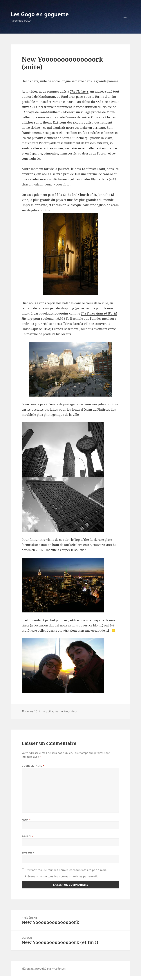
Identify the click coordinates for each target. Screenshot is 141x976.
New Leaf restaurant (89, 169)
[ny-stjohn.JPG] (70, 254)
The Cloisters (79, 91)
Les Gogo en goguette (40, 14)
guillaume (52, 711)
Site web (28, 853)
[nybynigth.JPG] (70, 585)
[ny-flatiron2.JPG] (70, 504)
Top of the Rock (85, 539)
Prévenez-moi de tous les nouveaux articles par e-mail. (61, 876)
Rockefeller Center (77, 545)
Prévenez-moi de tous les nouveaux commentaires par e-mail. (66, 870)
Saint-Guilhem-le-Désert (57, 112)
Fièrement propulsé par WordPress (44, 968)
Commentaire (33, 765)
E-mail (28, 836)
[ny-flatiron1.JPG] (70, 449)
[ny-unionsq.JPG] (70, 369)
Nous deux (70, 711)
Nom (26, 819)
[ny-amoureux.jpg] (70, 665)
